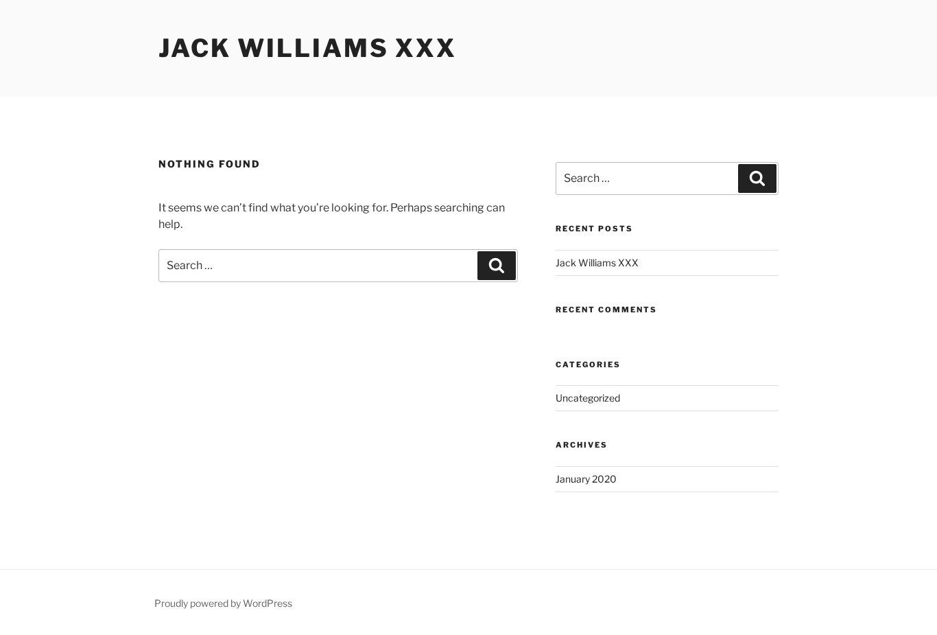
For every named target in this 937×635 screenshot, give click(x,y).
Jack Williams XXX (307, 48)
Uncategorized (588, 398)
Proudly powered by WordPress (223, 603)
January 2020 (586, 479)
